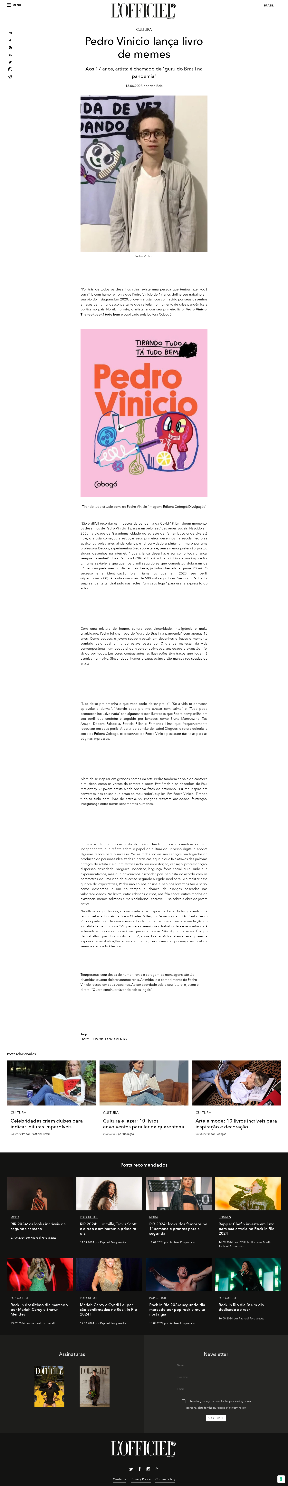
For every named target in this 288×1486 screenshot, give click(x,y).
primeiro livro (173, 309)
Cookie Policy (165, 1479)
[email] (10, 33)
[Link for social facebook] (140, 1470)
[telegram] (10, 77)
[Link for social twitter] (131, 1470)
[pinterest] (10, 48)
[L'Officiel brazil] (144, 11)
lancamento (116, 1039)
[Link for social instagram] (148, 1470)
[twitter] (10, 62)
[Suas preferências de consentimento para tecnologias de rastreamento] (281, 1479)
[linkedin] (10, 55)
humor (104, 304)
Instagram (105, 299)
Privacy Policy (237, 1407)
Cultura (144, 29)
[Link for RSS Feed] (157, 1470)
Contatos (119, 1479)
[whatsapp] (10, 70)
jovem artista (142, 299)
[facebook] (10, 41)
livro (85, 1039)
